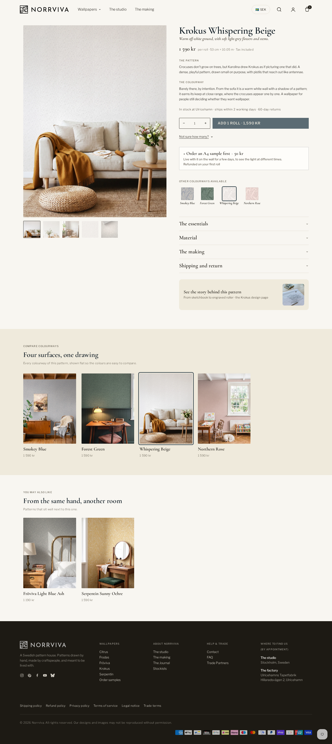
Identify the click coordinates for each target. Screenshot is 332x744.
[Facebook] (37, 675)
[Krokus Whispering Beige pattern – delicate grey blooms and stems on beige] (90, 229)
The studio (118, 9)
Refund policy (55, 705)
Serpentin (106, 674)
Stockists (160, 668)
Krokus (104, 668)
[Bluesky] (53, 675)
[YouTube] (45, 675)
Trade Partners (218, 663)
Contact (213, 652)
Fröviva (104, 663)
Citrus (103, 652)
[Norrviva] (44, 9)
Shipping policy (31, 705)
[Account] (293, 9)
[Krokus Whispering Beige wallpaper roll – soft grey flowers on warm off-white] (109, 229)
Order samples (110, 680)
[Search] (279, 9)
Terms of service (106, 705)
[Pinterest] (30, 675)
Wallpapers (87, 9)
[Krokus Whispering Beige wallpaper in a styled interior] (31, 229)
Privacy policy (79, 705)
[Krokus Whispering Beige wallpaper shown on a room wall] (70, 229)
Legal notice (131, 705)
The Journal (161, 663)
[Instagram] (22, 675)
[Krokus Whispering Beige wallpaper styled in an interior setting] (51, 229)
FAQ (210, 657)
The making (144, 9)
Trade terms (152, 705)
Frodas (104, 657)
